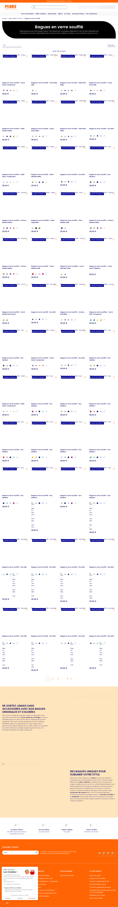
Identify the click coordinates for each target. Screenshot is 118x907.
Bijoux (60, 14)
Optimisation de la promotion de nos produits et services (19, 889)
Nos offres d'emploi (67, 875)
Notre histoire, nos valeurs (40, 875)
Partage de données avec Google (13, 891)
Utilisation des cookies (97, 895)
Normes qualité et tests (97, 884)
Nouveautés (52, 14)
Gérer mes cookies (96, 898)
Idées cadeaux (41, 14)
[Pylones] (10, 7)
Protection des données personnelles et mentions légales (102, 891)
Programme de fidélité (97, 878)
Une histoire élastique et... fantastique (44, 881)
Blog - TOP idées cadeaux (40, 896)
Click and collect (95, 875)
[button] (4, 904)
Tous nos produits (27, 14)
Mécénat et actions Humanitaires (43, 890)
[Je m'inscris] (36, 853)
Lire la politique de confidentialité (11, 884)
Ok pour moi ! (32, 898)
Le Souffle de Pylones (38, 884)
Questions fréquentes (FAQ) (99, 881)
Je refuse (7, 898)
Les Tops (67, 14)
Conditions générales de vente (100, 887)
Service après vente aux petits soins (44, 893)
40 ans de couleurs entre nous (42, 878)
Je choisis (20, 898)
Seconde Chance (78, 14)
